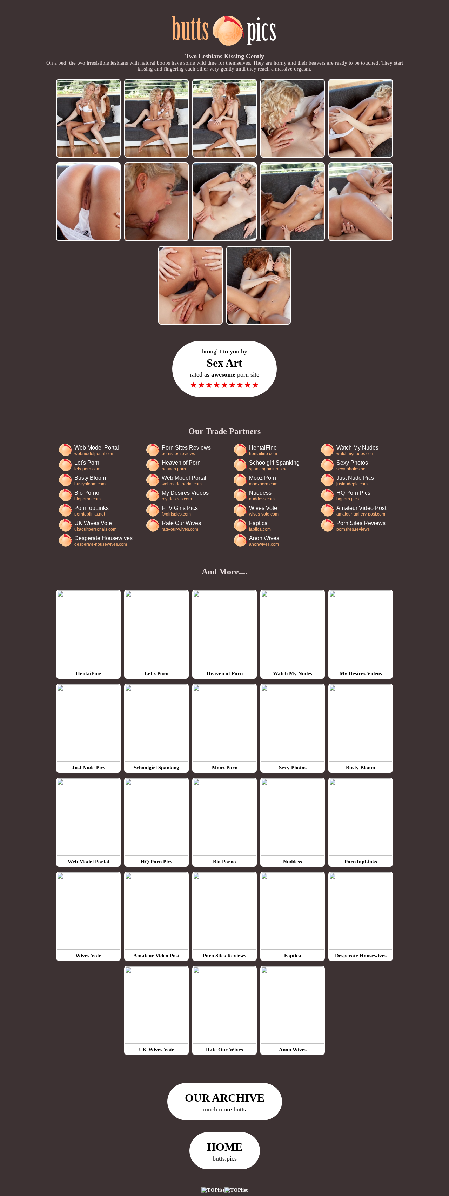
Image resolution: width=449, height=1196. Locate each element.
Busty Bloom (90, 480)
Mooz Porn (263, 480)
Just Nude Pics (355, 480)
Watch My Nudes (357, 450)
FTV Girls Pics (180, 511)
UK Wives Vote (95, 526)
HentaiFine (263, 450)
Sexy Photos (352, 465)
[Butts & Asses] (225, 49)
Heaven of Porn (181, 465)
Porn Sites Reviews (186, 450)
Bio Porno (87, 495)
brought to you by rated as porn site (224, 369)
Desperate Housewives (103, 541)
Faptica (260, 526)
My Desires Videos (185, 495)
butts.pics (224, 1151)
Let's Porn (87, 465)
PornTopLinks (91, 511)
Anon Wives (264, 541)
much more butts (224, 1102)
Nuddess (262, 495)
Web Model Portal (96, 450)
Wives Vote (264, 511)
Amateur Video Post (361, 511)
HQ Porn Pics (353, 495)
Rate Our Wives (181, 526)
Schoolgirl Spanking (274, 465)
